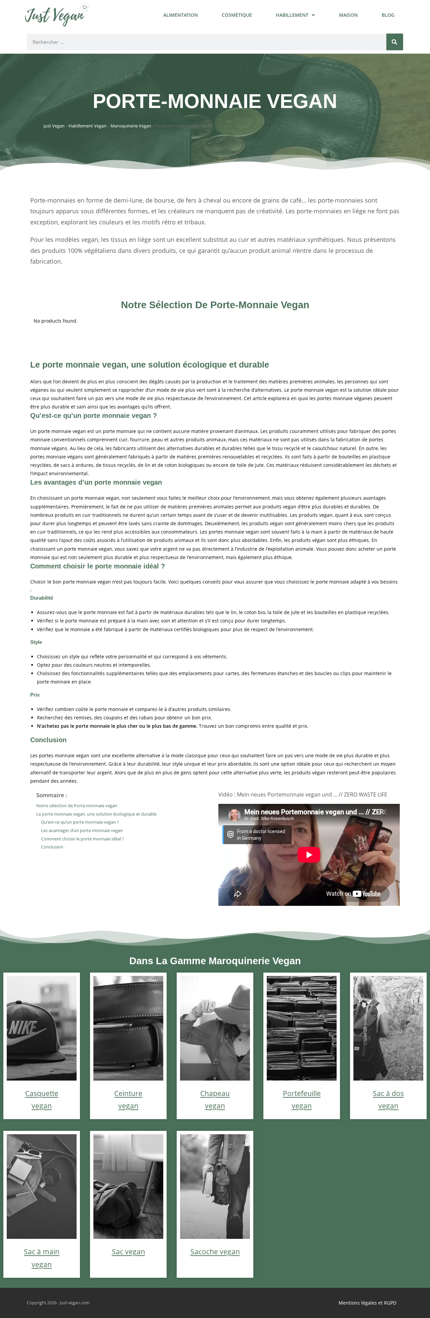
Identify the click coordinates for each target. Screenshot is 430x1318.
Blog (388, 15)
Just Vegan (54, 126)
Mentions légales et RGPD (367, 1303)
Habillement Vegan (87, 126)
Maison (348, 15)
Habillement (292, 15)
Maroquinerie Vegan (131, 126)
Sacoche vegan (215, 1251)
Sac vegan (128, 1251)
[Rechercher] (394, 42)
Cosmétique (237, 15)
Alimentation (180, 15)
